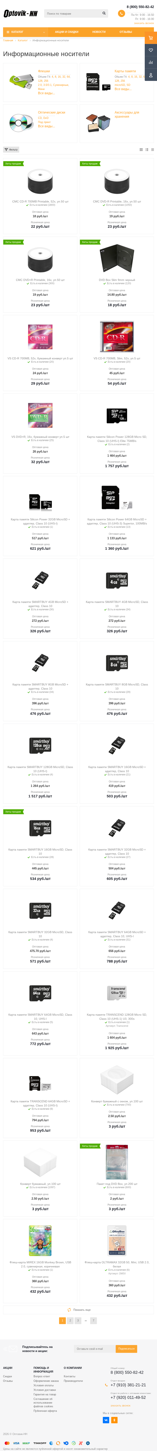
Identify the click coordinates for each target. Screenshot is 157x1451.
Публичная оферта (45, 1410)
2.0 (40, 84)
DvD (45, 118)
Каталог (17, 31)
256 (46, 80)
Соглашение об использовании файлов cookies (43, 1402)
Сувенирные (60, 84)
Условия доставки (45, 1389)
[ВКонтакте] (106, 1420)
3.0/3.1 (47, 84)
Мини (41, 89)
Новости (98, 31)
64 (68, 76)
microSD (120, 84)
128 (40, 80)
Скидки (7, 1376)
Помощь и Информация (43, 1369)
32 (63, 76)
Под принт (44, 122)
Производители (73, 1380)
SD (128, 84)
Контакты (69, 1376)
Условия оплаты (44, 1385)
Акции (7, 1367)
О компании (73, 1367)
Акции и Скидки (66, 31)
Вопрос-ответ (42, 1376)
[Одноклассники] (114, 1420)
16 (59, 76)
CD (40, 118)
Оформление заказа (46, 1380)
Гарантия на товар (45, 1394)
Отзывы (126, 31)
